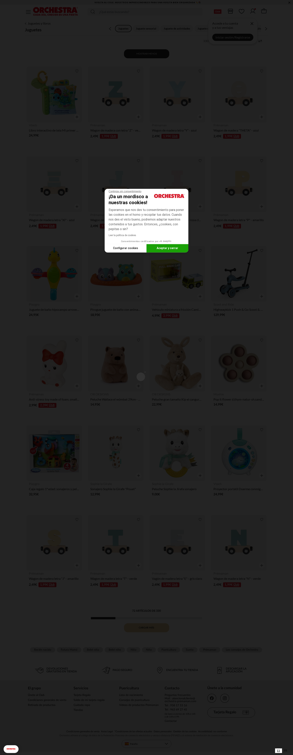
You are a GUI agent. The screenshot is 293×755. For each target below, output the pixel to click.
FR (285, 750)
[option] (285, 750)
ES (278, 750)
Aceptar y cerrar (167, 248)
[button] (11, 749)
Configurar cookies (125, 248)
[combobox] (278, 750)
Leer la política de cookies (122, 235)
